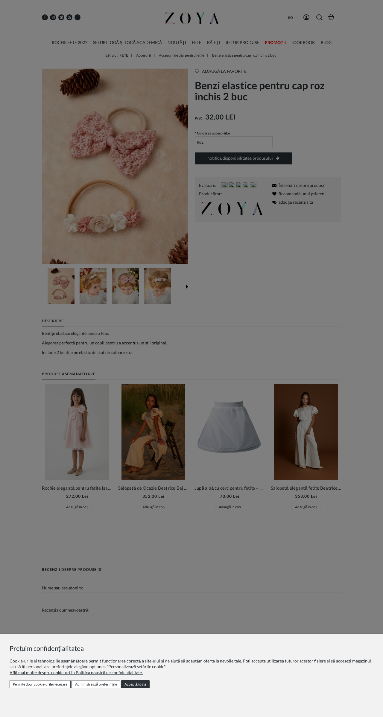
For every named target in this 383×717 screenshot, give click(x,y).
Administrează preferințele (96, 684)
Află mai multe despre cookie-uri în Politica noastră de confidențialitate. (76, 672)
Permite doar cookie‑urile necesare (40, 684)
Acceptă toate (135, 684)
